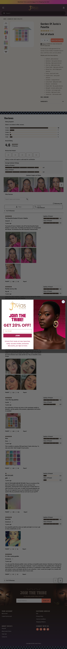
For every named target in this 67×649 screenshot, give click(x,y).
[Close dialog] (63, 301)
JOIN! (17, 335)
